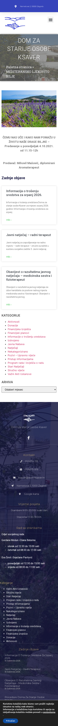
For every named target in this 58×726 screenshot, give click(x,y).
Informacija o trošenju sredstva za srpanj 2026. (24, 193)
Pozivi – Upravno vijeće (21, 355)
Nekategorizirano (18, 351)
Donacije (13, 325)
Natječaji (13, 347)
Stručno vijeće (16, 370)
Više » (8, 220)
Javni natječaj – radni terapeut (28, 235)
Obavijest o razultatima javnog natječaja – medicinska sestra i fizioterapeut (29, 275)
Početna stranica (19, 67)
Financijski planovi (18, 332)
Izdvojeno (13, 340)
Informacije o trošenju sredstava (26, 336)
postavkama (49, 712)
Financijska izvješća (19, 329)
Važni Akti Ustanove (19, 374)
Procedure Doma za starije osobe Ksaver (25, 698)
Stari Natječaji (16, 366)
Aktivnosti (13, 321)
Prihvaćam (10, 721)
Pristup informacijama (20, 359)
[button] (50, 20)
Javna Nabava (16, 344)
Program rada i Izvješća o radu (26, 362)
